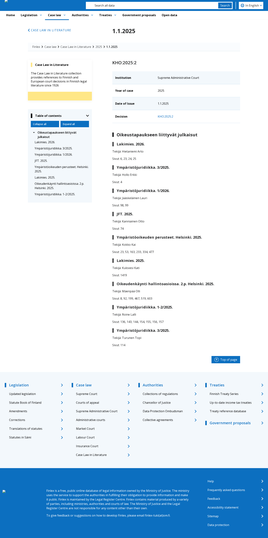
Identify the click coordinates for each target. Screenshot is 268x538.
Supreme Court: (87, 394)
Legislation (29, 15)
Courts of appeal (87, 403)
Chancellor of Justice (157, 403)
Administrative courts (90, 420)
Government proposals (139, 15)
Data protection (218, 525)
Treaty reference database (228, 411)
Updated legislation (22, 394)
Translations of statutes (25, 429)
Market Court (85, 429)
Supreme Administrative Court (96, 411)
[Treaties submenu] (115, 15)
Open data (169, 15)
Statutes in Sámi (20, 437)
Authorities (80, 15)
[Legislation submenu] (41, 15)
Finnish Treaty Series (224, 394)
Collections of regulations (160, 394)
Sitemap (213, 516)
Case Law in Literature (51, 30)
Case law (54, 15)
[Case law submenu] (64, 15)
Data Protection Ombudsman (163, 411)
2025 (99, 47)
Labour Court (85, 437)
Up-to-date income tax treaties (231, 403)
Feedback (213, 499)
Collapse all (39, 124)
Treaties (105, 15)
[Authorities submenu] (92, 15)
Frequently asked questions (226, 490)
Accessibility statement (222, 507)
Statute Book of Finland (25, 403)
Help (210, 481)
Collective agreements (158, 420)
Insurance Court (87, 446)
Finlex (36, 47)
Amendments (18, 411)
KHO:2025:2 (165, 116)
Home (10, 15)
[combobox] (152, 5)
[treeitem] (60, 134)
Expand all (69, 124)
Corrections (17, 420)
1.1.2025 (112, 47)
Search (225, 5)
